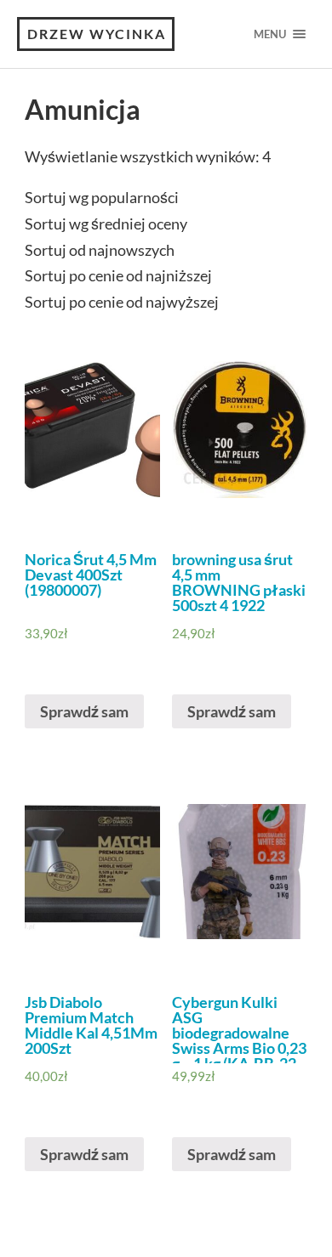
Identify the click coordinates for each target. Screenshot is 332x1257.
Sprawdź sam (84, 711)
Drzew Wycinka (96, 33)
